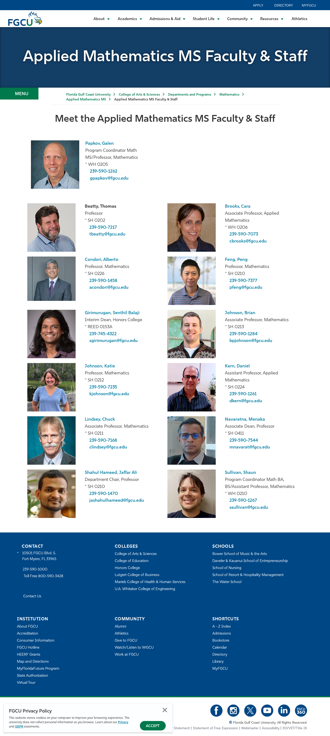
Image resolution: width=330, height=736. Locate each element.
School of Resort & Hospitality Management (248, 575)
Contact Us (32, 596)
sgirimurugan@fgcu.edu (113, 341)
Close (165, 710)
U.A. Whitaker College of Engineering (145, 589)
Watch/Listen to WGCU (134, 648)
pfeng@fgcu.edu (246, 288)
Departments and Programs (189, 95)
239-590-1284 (244, 334)
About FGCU (27, 627)
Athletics (299, 19)
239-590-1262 (103, 171)
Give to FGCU (126, 641)
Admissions (221, 634)
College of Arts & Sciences (139, 95)
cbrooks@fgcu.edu (248, 241)
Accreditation (27, 634)
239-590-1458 (103, 281)
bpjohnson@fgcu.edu (251, 341)
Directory (283, 6)
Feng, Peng (236, 260)
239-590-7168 (103, 441)
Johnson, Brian (240, 313)
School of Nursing (226, 568)
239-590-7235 (103, 387)
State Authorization (32, 676)
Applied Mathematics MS (86, 99)
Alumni (120, 627)
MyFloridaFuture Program (38, 669)
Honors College (127, 568)
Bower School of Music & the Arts (239, 554)
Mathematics (229, 95)
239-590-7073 (244, 234)
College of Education (132, 561)
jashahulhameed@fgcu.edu (116, 501)
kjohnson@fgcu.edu (109, 394)
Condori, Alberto (101, 260)
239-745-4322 (103, 334)
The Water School (226, 582)
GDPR (19, 726)
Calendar (219, 648)
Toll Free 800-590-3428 (43, 576)
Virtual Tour (26, 683)
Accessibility (271, 728)
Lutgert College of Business (137, 575)
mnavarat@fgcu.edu (250, 447)
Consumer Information (35, 641)
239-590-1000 (35, 569)
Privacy (123, 722)
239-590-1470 (103, 494)
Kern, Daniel (237, 366)
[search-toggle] (319, 18)
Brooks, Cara (238, 207)
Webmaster (250, 728)
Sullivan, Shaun (240, 473)
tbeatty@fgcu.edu (107, 234)
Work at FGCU (127, 655)
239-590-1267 (243, 501)
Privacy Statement (176, 728)
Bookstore (220, 641)
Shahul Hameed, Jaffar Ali (111, 473)
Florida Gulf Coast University (88, 95)
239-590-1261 (243, 394)
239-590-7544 (244, 441)
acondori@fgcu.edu (109, 288)
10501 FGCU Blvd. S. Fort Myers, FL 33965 (39, 556)
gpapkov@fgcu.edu (109, 178)
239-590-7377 (243, 281)
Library (218, 662)
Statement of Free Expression (215, 728)
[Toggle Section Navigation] (19, 93)
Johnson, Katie (100, 366)
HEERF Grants (28, 655)
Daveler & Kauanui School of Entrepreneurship (250, 561)
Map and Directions (33, 662)
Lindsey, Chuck (100, 419)
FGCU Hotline (28, 648)
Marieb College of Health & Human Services (150, 582)
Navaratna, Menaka (245, 419)
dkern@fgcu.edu (246, 401)
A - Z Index (221, 627)
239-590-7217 (103, 228)
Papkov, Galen (99, 144)
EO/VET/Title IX (295, 728)
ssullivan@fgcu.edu (249, 508)
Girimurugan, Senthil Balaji (112, 313)
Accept (153, 726)
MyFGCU (309, 6)
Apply (258, 6)
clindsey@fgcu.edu (108, 447)
